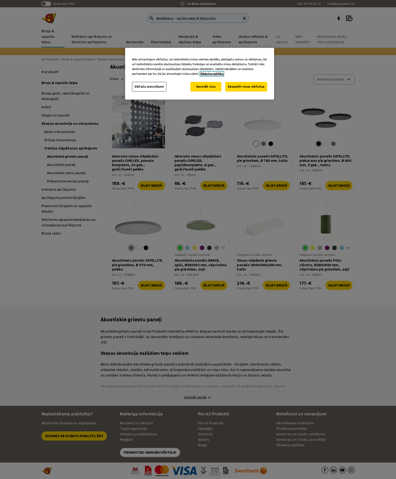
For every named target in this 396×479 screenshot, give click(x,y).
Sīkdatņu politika (211, 74)
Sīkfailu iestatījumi (149, 87)
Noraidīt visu (205, 87)
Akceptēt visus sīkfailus (246, 87)
